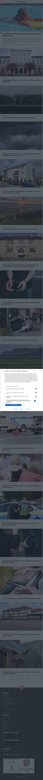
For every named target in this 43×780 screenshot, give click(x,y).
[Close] (41, 371)
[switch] (35, 389)
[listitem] (21, 386)
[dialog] (21, 390)
